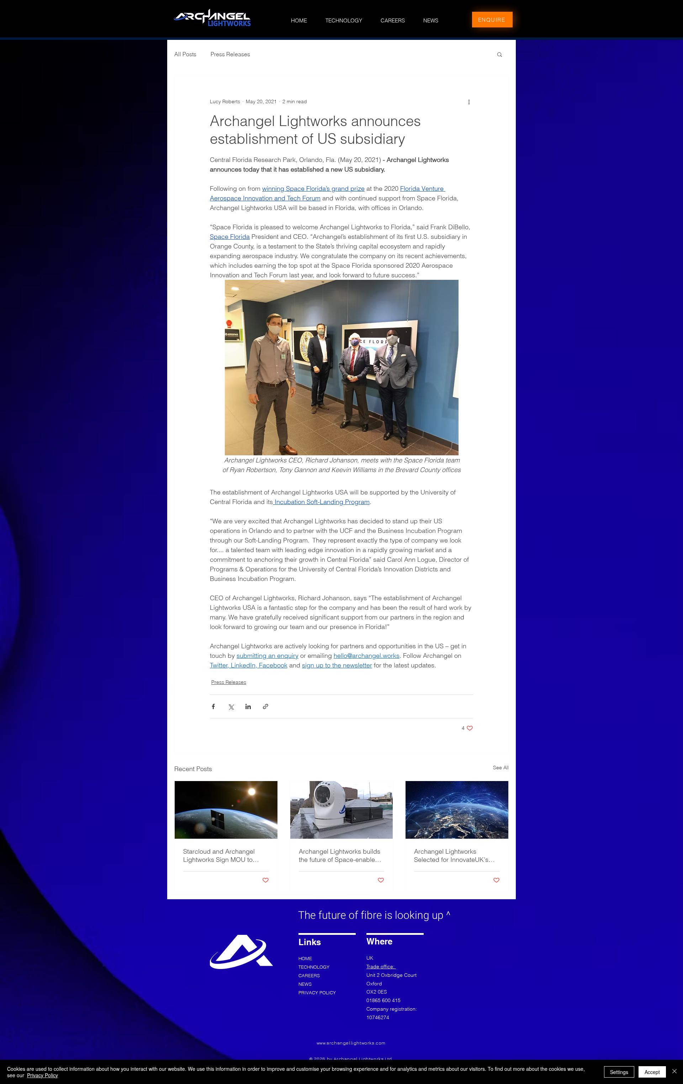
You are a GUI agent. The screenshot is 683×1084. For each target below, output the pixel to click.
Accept (652, 1071)
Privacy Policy (42, 1075)
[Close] (674, 1071)
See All (501, 767)
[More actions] (469, 101)
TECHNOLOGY (313, 967)
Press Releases (230, 54)
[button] (499, 54)
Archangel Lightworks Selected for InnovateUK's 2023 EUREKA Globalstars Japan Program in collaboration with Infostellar (454, 855)
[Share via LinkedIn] (248, 706)
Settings (619, 1071)
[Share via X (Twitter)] (230, 706)
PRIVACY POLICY (316, 992)
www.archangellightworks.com (351, 1043)
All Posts (185, 54)
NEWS (305, 984)
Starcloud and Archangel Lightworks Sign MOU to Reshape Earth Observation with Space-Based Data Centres (222, 855)
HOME (305, 958)
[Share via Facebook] (213, 706)
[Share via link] (265, 706)
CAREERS (309, 975)
